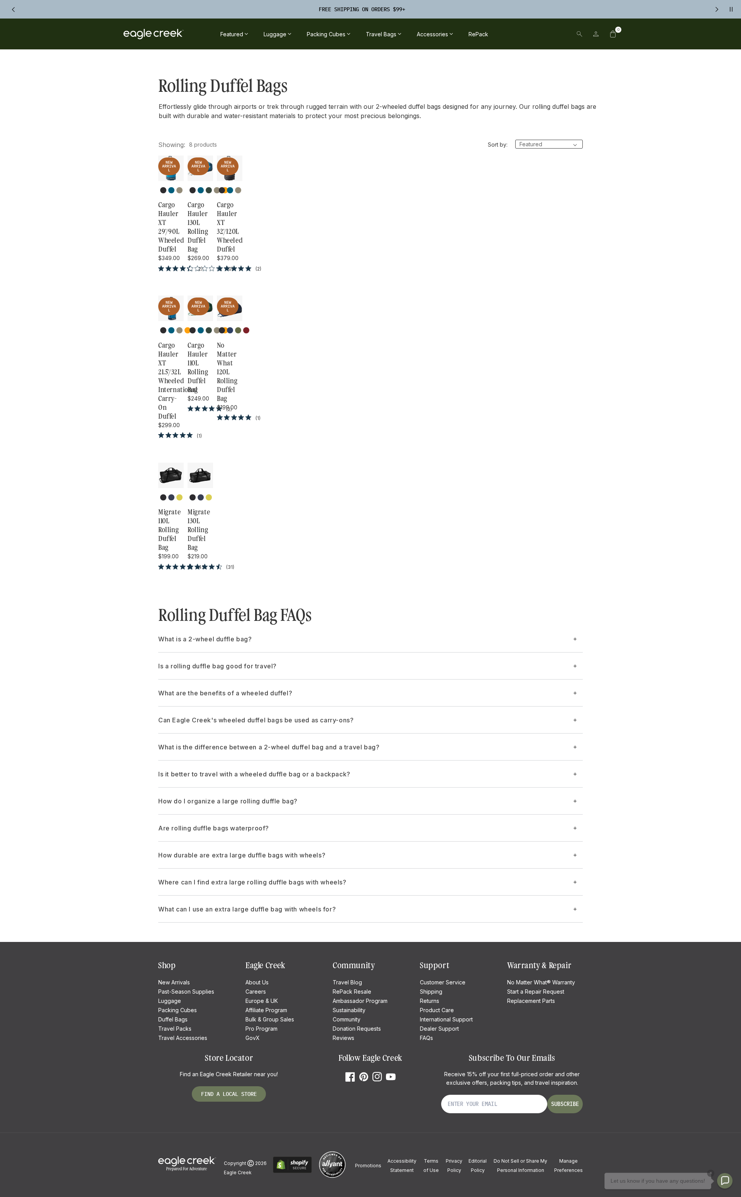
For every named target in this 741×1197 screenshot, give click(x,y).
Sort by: (498, 144)
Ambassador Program (360, 1001)
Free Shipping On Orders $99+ (362, 9)
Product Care (437, 1010)
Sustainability (349, 1010)
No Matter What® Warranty (541, 982)
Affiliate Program (266, 1010)
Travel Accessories (182, 1038)
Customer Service (442, 982)
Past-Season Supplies (186, 991)
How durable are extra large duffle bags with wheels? (241, 855)
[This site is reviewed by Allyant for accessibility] (332, 1176)
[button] (613, 34)
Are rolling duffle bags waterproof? (213, 828)
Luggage (169, 1001)
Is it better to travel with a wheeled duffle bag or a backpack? (254, 774)
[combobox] (526, 34)
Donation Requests (357, 1028)
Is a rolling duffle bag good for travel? (217, 666)
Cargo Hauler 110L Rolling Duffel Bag (198, 368)
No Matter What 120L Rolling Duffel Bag (227, 372)
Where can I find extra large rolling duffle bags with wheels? (252, 882)
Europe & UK (261, 1001)
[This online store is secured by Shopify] (292, 1171)
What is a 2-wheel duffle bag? (205, 639)
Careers (255, 991)
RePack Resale (352, 991)
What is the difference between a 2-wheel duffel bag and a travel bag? (268, 747)
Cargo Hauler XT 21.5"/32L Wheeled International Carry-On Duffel (171, 381)
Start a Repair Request (535, 991)
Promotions (368, 1165)
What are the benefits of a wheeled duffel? (225, 693)
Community (346, 1019)
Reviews (343, 1038)
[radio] (163, 190)
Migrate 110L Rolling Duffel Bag (169, 529)
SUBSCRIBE (565, 1104)
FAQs (426, 1038)
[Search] (579, 34)
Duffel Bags (173, 1019)
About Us (257, 982)
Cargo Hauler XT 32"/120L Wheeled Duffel (229, 227)
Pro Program (261, 1028)
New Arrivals (174, 982)
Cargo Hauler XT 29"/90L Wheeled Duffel (171, 227)
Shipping (431, 991)
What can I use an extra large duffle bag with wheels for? (247, 909)
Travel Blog (347, 982)
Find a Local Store (229, 1093)
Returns (429, 1001)
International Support (446, 1019)
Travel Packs (174, 1028)
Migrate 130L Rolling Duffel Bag (199, 529)
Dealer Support (439, 1028)
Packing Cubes (177, 1010)
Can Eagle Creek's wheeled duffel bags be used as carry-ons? (256, 720)
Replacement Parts (531, 1001)
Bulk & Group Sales (269, 1019)
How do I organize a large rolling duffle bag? (228, 801)
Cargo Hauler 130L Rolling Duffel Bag (198, 227)
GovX (252, 1038)
